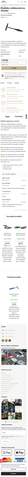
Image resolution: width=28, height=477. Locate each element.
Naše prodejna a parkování (7, 379)
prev (1, 233)
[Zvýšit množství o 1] (26, 62)
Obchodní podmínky (6, 381)
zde (18, 466)
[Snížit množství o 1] (19, 62)
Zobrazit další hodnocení (21, 210)
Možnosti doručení (5, 54)
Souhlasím (13, 473)
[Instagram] (6, 340)
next (26, 233)
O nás (2, 393)
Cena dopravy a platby (6, 387)
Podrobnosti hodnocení (6, 15)
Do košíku (14, 68)
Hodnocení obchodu (6, 375)
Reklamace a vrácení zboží (7, 385)
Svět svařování (4, 391)
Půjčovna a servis (5, 389)
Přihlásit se (6, 441)
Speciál (6, 17)
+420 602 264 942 (9, 336)
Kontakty (3, 373)
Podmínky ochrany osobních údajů (9, 383)
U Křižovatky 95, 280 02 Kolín (8, 348)
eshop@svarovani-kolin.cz (11, 330)
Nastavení (13, 469)
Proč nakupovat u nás (6, 377)
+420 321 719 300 (9, 333)
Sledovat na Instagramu (12, 421)
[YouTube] (9, 340)
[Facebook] (2, 340)
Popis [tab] (7, 116)
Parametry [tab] (19, 116)
